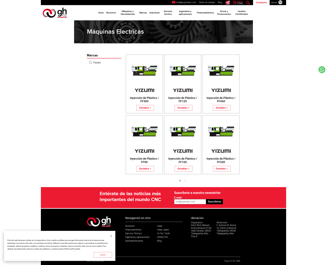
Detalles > (145, 108)
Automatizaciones (134, 240)
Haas (159, 226)
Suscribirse (214, 201)
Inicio (101, 13)
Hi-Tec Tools (163, 233)
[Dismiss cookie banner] (111, 235)
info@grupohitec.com (186, 2)
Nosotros (111, 13)
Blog (220, 2)
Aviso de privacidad (95, 261)
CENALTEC (162, 237)
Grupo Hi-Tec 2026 (232, 261)
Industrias (154, 13)
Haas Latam (163, 229)
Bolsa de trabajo (207, 2)
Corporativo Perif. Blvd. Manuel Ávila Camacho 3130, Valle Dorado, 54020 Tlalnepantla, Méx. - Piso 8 (201, 229)
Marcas (143, 13)
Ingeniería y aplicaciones (137, 237)
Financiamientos (205, 13)
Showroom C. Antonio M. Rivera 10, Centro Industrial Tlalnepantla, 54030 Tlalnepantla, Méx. (226, 228)
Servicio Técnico (133, 233)
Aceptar (103, 255)
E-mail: (178, 197)
